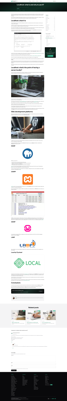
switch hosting (36, 101)
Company (37, 1)
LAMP (47, 42)
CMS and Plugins (47, 18)
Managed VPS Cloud (13, 389)
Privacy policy (17, 398)
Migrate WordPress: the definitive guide (32, 322)
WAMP (47, 41)
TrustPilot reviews (36, 387)
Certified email (12, 394)
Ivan (15, 296)
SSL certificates (13, 395)
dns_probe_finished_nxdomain (36, 55)
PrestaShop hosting (13, 386)
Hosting (30, 1)
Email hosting (12, 393)
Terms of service (13, 398)
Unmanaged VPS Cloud (13, 388)
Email (12, 365)
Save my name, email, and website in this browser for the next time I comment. (20, 368)
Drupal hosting (12, 387)
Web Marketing (47, 27)
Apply (51, 384)
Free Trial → (40, 291)
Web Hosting (47, 26)
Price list (35, 386)
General (18, 8)
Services (33, 1)
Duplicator (34, 102)
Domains (47, 19)
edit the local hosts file (38, 53)
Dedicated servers (13, 390)
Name (12, 362)
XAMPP (12, 186)
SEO (46, 23)
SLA (11, 398)
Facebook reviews (36, 389)
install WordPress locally (26, 280)
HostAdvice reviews (36, 388)
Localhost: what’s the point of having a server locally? (50, 36)
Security (47, 22)
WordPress (47, 30)
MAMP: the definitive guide (15, 322)
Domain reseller (13, 392)
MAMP (12, 166)
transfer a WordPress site (23, 101)
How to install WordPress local (46, 322)
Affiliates (41, 1)
